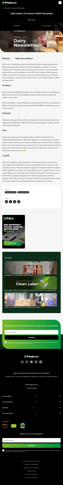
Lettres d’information (23, 192)
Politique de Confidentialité (31, 464)
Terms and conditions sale (31, 477)
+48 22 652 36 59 (31, 388)
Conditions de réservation (31, 474)
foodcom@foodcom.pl (31, 385)
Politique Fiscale (31, 471)
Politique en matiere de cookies (31, 467)
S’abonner (31, 337)
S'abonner (31, 445)
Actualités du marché (11, 192)
